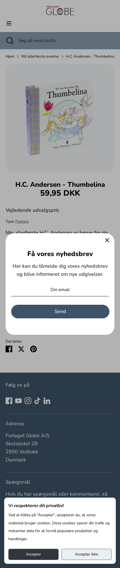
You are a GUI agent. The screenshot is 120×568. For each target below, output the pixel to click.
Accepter (33, 554)
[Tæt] (107, 240)
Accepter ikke (86, 554)
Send (60, 311)
